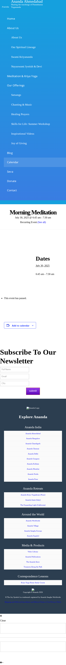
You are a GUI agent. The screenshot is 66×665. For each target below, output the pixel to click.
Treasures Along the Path (33, 567)
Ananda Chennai (33, 449)
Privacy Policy (55, 602)
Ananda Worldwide (33, 521)
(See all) (41, 222)
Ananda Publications (33, 557)
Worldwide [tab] (21, 628)
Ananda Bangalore (33, 438)
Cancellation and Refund (30, 602)
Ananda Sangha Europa (33, 531)
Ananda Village (33, 526)
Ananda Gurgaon (33, 459)
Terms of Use (45, 602)
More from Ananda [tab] (31, 646)
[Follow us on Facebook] (1, 658)
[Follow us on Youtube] (3, 658)
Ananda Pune (33, 479)
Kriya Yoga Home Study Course (33, 583)
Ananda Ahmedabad (33, 433)
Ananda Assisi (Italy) (33, 500)
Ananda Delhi (33, 454)
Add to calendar (20, 325)
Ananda (5, 6)
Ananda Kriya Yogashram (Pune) (33, 495)
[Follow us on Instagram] (5, 658)
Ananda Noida (33, 474)
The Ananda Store (33, 562)
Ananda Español (33, 536)
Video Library (33, 552)
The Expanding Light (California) (32, 505)
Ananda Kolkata (33, 464)
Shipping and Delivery (13, 602)
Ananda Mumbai (33, 469)
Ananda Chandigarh (32, 444)
